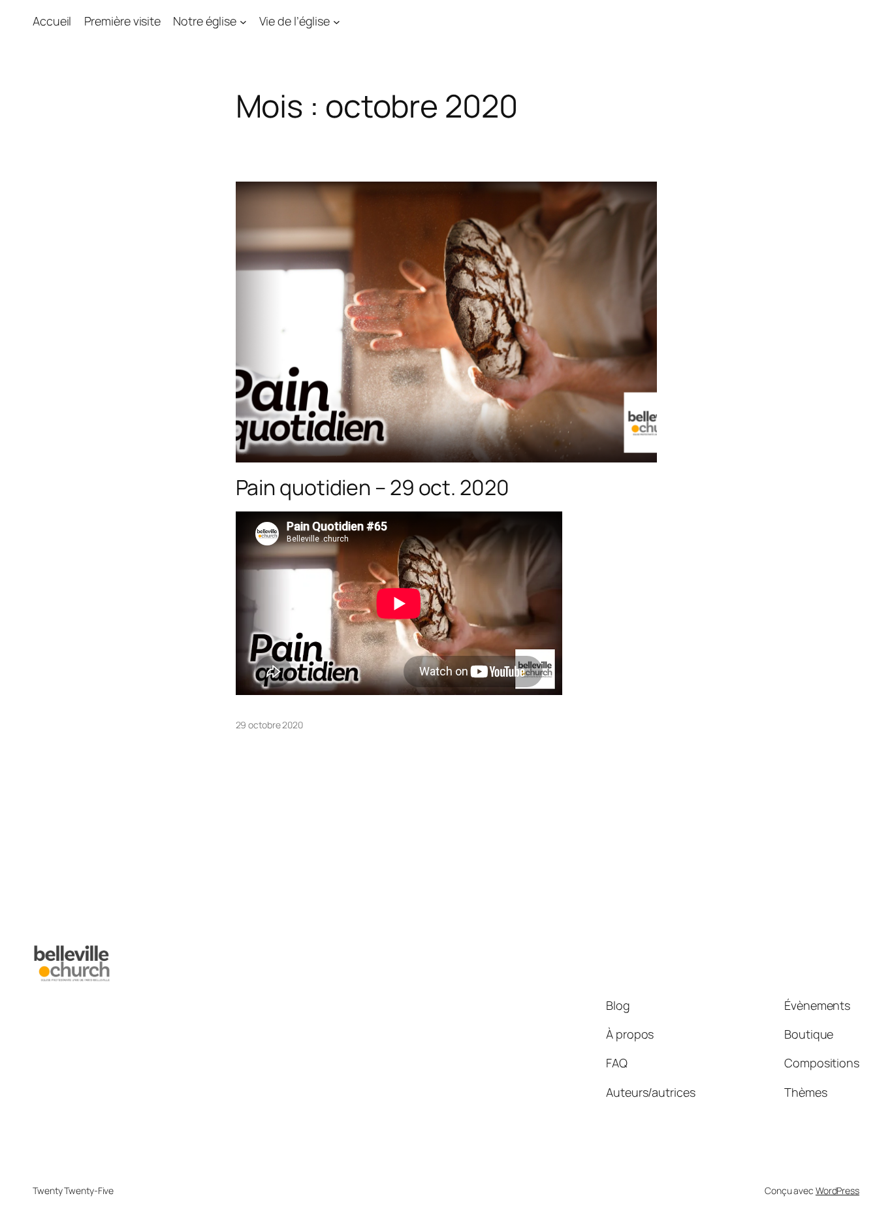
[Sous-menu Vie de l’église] (336, 21)
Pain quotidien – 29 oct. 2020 (372, 487)
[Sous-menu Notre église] (243, 21)
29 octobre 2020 (270, 725)
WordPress (837, 1190)
